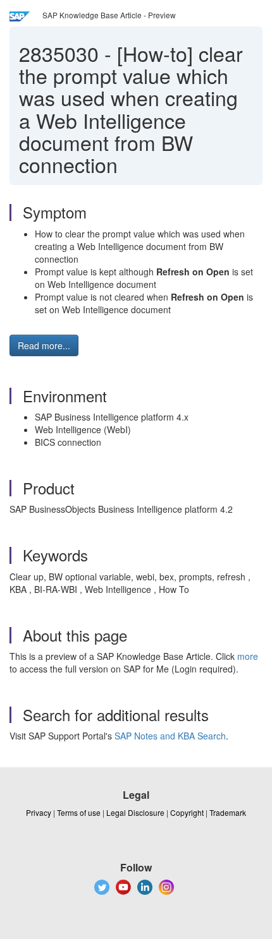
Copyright (187, 812)
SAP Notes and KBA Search (170, 735)
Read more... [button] (44, 345)
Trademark (227, 812)
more (247, 656)
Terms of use (79, 812)
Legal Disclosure (135, 812)
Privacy (38, 812)
